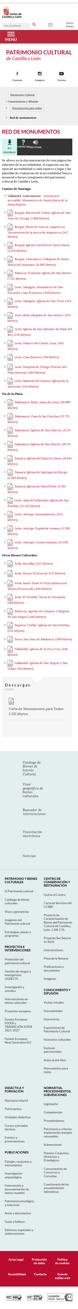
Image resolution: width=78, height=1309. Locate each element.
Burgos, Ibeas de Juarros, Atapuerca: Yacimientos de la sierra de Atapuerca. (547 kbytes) (38, 232)
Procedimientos (54, 1120)
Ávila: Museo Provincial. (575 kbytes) (40, 573)
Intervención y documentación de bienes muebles (17, 1189)
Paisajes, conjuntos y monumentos (18, 1163)
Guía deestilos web (62, 1275)
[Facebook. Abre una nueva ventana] (17, 74)
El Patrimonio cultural (19, 891)
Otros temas (70, 24)
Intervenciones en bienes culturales (16, 1000)
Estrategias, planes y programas (18, 933)
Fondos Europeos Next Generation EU (18, 1040)
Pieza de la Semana (56, 958)
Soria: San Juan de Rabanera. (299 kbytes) (43, 639)
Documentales (53, 1011)
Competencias (53, 1112)
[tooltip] (50, 24)
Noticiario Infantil (16, 1100)
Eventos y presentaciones (15, 1139)
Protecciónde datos (39, 1261)
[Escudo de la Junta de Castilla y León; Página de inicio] (12, 18)
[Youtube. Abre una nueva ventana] (61, 74)
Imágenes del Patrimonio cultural (17, 921)
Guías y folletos (15, 1221)
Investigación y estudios (14, 988)
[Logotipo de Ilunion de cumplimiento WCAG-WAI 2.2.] (60, 1300)
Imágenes (50, 978)
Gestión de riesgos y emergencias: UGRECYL (18, 975)
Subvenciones (53, 1144)
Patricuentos (13, 1109)
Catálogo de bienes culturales (17, 901)
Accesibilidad (17, 1274)
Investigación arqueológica (13, 1175)
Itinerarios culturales (57, 1039)
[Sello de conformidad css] (13, 1299)
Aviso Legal (16, 1259)
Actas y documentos (18, 1213)
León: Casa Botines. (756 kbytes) (37, 357)
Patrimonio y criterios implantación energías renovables (58, 1132)
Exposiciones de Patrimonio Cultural (57, 1029)
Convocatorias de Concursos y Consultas (55, 1172)
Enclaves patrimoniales (53, 1049)
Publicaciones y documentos (54, 968)
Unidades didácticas (18, 1117)
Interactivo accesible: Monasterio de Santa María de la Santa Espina (37, 200)
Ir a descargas (9, 150)
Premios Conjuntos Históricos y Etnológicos (56, 1156)
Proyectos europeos (18, 1011)
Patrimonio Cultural (22, 94)
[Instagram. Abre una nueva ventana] (40, 74)
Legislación (51, 1104)
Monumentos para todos (27, 108)
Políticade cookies (62, 1261)
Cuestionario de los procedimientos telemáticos (56, 1188)
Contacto (40, 1274)
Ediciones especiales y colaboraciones (19, 1231)
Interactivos (51, 1019)
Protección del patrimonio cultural (17, 961)
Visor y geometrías (17, 911)
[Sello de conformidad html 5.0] (34, 1299)
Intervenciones (53, 950)
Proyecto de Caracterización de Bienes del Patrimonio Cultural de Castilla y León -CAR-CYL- (58, 922)
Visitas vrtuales (54, 1002)
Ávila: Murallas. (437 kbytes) (34, 564)
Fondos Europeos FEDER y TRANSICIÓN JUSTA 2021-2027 (18, 1025)
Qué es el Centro (55, 894)
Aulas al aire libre (55, 1060)
